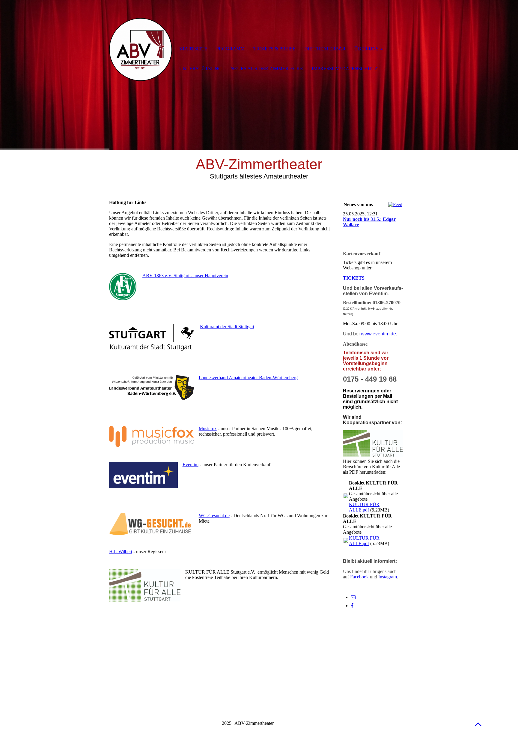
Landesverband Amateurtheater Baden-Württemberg (248, 377)
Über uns (366, 48)
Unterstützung (200, 68)
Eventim (190, 464)
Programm (230, 48)
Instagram (387, 576)
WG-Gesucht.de (214, 515)
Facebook (359, 576)
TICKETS (354, 277)
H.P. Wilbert (120, 551)
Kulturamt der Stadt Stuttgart (227, 326)
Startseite (193, 48)
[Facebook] (352, 605)
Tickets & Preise (274, 48)
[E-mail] (353, 597)
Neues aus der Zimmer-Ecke (267, 68)
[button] (478, 724)
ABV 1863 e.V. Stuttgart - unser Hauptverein (185, 275)
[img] (140, 49)
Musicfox (208, 428)
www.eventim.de (378, 333)
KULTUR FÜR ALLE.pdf (364, 507)
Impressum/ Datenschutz (344, 68)
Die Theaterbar (325, 48)
